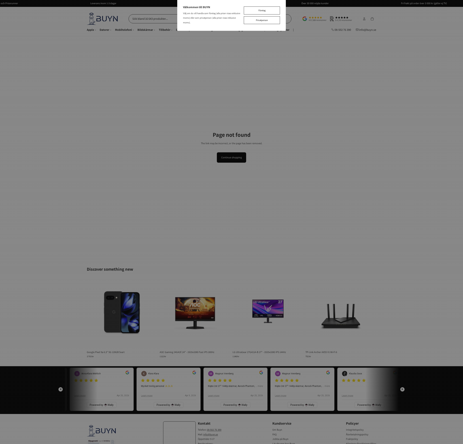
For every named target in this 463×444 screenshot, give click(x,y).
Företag (262, 10)
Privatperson (262, 20)
